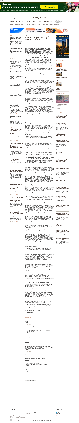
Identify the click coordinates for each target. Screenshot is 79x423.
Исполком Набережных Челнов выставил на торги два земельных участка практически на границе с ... (16, 98)
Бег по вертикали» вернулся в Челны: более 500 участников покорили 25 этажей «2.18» (16, 199)
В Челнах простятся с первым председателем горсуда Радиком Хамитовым (62, 88)
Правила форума (35, 417)
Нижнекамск (45, 24)
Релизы (51, 24)
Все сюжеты (56, 24)
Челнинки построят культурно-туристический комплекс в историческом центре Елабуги (62, 79)
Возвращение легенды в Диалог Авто (15, 159)
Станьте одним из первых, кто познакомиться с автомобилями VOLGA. (16, 163)
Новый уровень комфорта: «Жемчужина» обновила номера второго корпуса (15, 118)
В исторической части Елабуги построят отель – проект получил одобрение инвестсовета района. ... (16, 66)
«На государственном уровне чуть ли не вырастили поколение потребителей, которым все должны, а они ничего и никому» (16, 146)
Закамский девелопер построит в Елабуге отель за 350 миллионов (16, 62)
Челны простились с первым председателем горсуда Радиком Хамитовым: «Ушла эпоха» (16, 50)
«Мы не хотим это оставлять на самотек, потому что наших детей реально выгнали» (16, 131)
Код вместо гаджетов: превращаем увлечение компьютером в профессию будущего (16, 171)
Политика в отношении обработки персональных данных (42, 420)
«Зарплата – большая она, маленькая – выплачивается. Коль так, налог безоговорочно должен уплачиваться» (16, 185)
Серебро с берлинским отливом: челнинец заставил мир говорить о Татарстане (62, 106)
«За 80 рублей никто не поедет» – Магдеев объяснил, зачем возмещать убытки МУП (62, 116)
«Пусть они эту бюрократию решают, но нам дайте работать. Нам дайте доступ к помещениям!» (16, 213)
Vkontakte (58, 413)
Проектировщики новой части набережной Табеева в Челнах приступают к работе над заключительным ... (15, 88)
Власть (28, 21)
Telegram (58, 412)
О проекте (34, 412)
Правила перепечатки (36, 415)
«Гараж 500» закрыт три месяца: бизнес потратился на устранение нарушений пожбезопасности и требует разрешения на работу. (16, 218)
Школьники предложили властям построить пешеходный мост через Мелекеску (62, 224)
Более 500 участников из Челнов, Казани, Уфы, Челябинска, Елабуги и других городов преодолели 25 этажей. (16, 205)
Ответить (27, 322)
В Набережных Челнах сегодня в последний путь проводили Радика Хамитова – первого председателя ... (16, 55)
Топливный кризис (36, 24)
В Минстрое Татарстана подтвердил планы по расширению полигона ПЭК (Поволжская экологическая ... (16, 77)
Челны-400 (28, 24)
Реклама (34, 418)
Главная (12, 21)
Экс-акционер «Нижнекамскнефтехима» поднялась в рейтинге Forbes (61, 69)
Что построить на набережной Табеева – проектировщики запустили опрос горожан (16, 84)
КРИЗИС (11, 24)
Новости (18, 21)
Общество (34, 21)
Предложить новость (48, 21)
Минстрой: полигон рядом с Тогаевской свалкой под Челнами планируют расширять (16, 73)
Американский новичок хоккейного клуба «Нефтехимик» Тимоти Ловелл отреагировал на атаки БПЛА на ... (16, 43)
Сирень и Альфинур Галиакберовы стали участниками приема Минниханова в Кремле (15, 105)
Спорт (40, 21)
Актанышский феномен (19, 24)
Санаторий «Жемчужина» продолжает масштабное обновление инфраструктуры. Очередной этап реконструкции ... (16, 122)
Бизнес (23, 21)
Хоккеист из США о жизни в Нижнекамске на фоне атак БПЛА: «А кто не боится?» (15, 39)
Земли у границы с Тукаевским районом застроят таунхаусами (16, 94)
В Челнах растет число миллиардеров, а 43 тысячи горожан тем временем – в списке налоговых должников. (16, 191)
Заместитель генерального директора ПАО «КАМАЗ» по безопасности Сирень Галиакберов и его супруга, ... (16, 111)
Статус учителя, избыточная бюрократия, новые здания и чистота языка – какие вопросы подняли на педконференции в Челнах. (16, 152)
